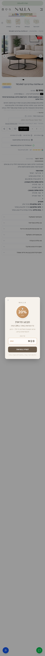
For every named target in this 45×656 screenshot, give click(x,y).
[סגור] (8, 300)
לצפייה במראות (22, 349)
